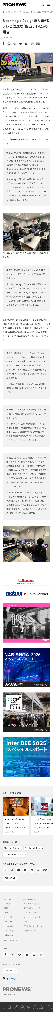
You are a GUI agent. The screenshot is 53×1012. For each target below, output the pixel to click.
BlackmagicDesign (34, 848)
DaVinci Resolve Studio (15, 854)
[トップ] (3, 12)
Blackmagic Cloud (12, 848)
